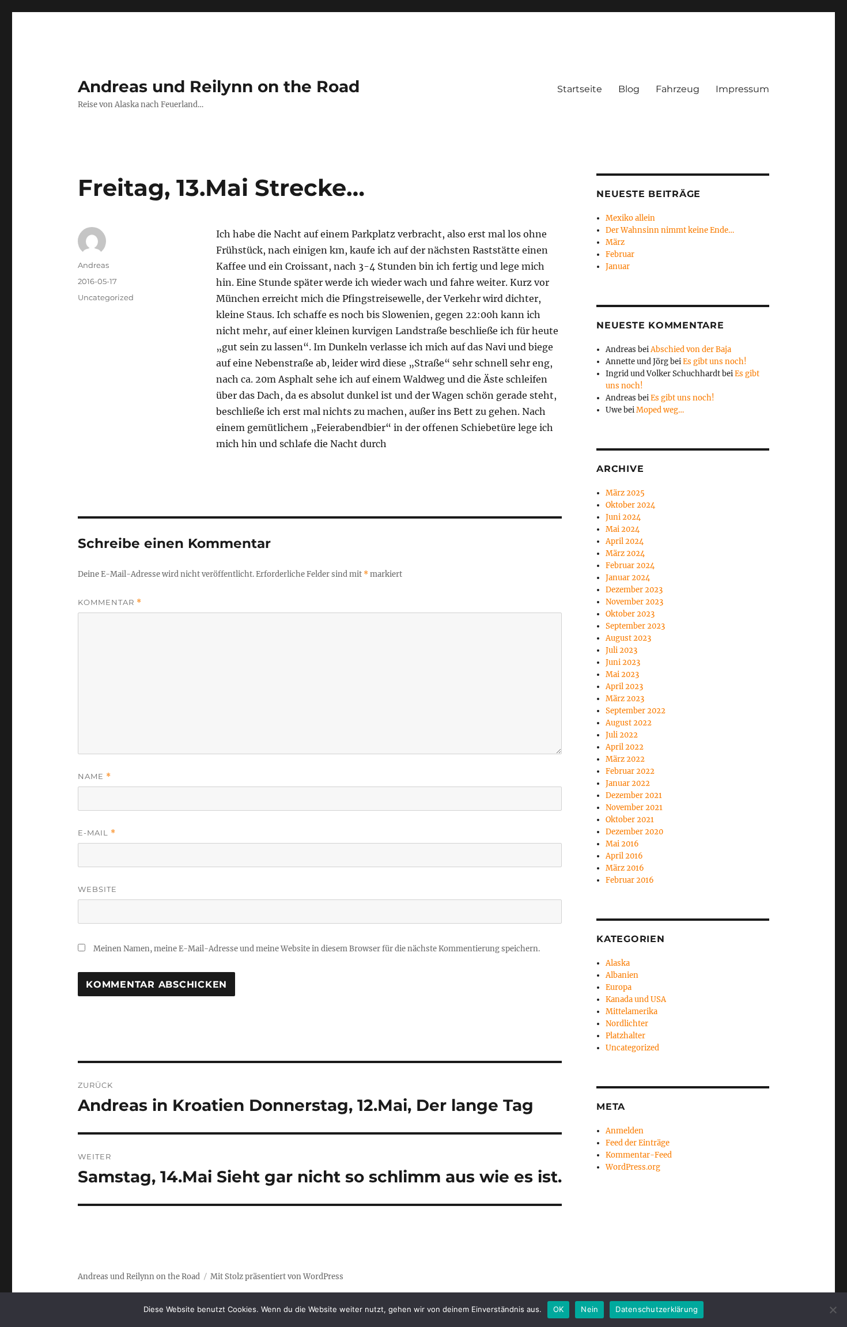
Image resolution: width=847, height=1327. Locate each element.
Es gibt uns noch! (715, 361)
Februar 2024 (630, 565)
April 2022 (625, 747)
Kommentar (110, 602)
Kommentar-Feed (639, 1155)
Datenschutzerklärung (656, 1309)
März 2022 (625, 759)
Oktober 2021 (630, 820)
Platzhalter (625, 1036)
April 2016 (624, 856)
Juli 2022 (622, 735)
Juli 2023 (621, 650)
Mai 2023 (622, 674)
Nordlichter (627, 1024)
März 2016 (625, 868)
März (615, 242)
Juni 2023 (623, 662)
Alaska (618, 963)
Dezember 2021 (634, 795)
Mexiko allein (630, 218)
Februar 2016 (630, 880)
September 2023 (635, 626)
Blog (629, 89)
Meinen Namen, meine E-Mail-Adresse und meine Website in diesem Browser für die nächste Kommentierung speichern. (316, 949)
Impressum (742, 89)
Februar (620, 254)
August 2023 (628, 638)
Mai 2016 (622, 844)
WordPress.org (633, 1167)
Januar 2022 (628, 783)
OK (558, 1309)
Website (97, 889)
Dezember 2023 (634, 590)
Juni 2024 (623, 517)
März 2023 (625, 699)
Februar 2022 (630, 771)
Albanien (622, 975)
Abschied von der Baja (691, 349)
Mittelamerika (631, 1011)
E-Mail (97, 833)
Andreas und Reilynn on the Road (219, 86)
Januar (618, 266)
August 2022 (629, 723)
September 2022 (636, 711)
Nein (589, 1309)
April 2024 (625, 541)
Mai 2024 (623, 529)
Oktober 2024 (630, 505)
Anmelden (625, 1131)
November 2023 (634, 602)
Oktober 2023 (630, 614)
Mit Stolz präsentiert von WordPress (276, 1276)
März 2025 (625, 493)
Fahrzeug (677, 89)
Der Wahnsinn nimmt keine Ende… (670, 230)
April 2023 (624, 686)
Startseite (579, 89)
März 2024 (625, 553)
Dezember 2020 (634, 832)
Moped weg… (660, 410)
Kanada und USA (636, 999)
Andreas (93, 265)
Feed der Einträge (638, 1143)
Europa (619, 987)
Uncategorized (106, 297)
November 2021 (634, 807)
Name (94, 776)
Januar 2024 (628, 578)
